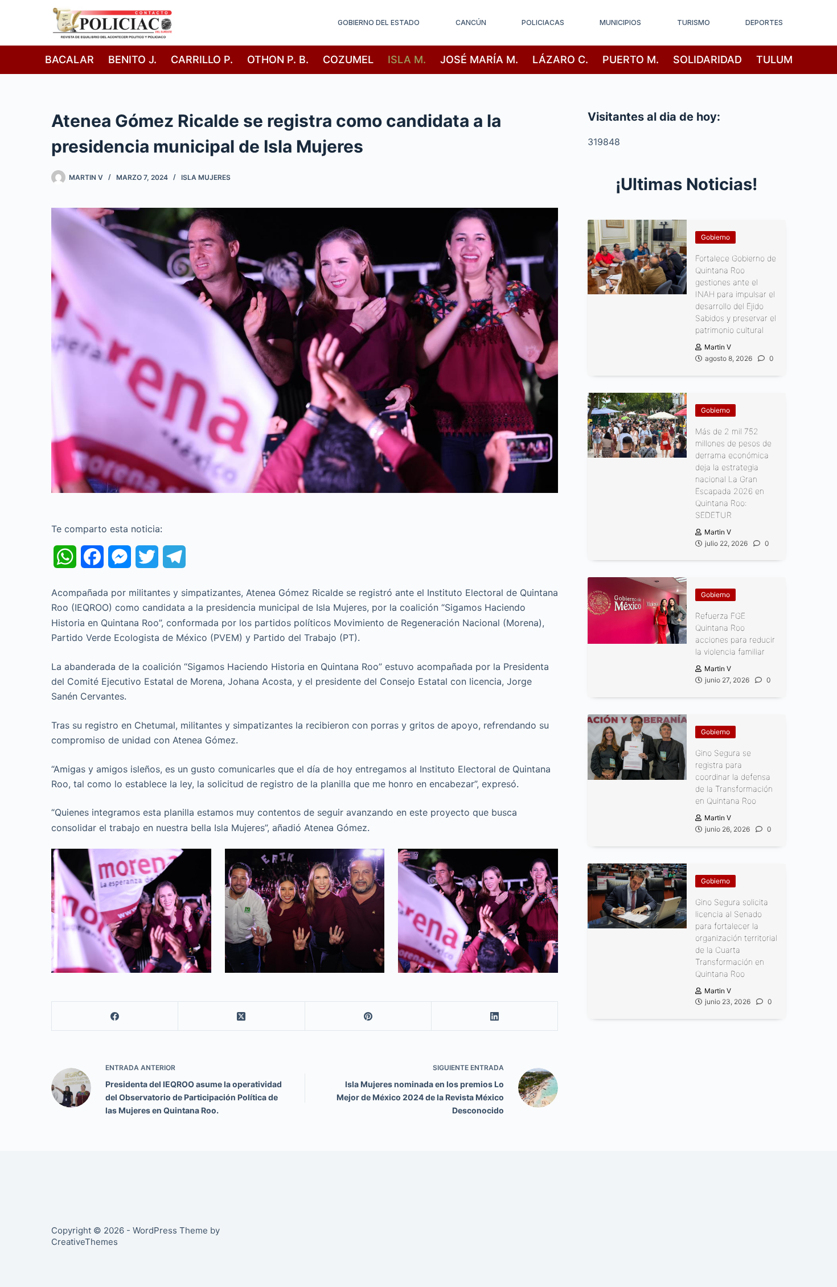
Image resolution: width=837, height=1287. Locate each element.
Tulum (774, 59)
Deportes (764, 22)
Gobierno (715, 237)
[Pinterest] (368, 1016)
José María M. (479, 59)
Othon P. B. (278, 59)
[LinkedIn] (495, 1016)
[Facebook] (115, 1016)
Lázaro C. (560, 59)
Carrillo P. (202, 59)
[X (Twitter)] (241, 1016)
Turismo (693, 22)
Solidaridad (707, 59)
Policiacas (543, 22)
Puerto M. (630, 59)
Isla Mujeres (206, 177)
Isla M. (407, 59)
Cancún (471, 22)
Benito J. (132, 59)
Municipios (620, 22)
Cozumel (348, 59)
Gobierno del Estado (379, 22)
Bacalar (69, 59)
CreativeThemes (84, 1241)
